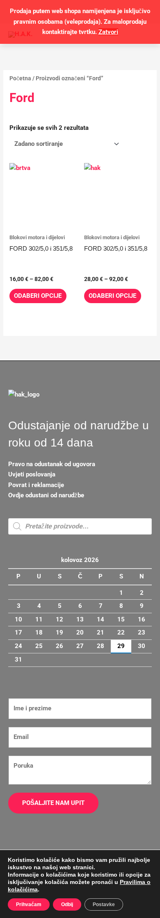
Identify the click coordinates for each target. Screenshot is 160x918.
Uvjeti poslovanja (31, 474)
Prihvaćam (28, 904)
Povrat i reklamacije (36, 485)
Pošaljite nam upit (53, 803)
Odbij (67, 904)
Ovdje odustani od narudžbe (46, 495)
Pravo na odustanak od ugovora (51, 464)
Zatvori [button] (108, 32)
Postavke (104, 904)
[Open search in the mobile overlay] (80, 526)
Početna (20, 78)
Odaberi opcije (38, 295)
